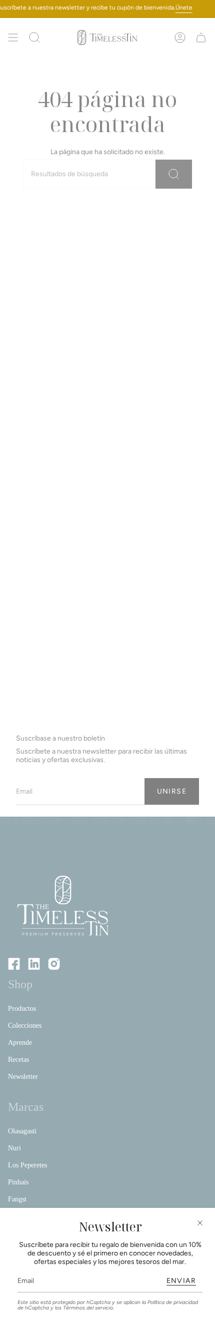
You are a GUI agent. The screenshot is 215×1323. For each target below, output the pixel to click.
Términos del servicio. (88, 1307)
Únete (184, 7)
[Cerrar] (200, 1223)
